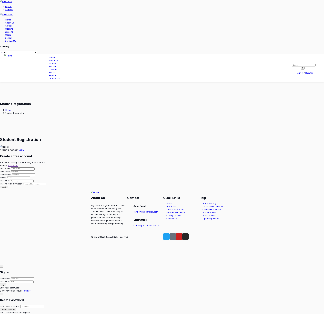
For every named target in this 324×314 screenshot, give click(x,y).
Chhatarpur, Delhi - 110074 (147, 225)
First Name (5, 168)
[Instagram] (185, 236)
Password (4, 180)
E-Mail (3, 177)
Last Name (5, 171)
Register (4, 187)
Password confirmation (11, 183)
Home (8, 110)
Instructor (13, 165)
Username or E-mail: (10, 306)
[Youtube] (179, 236)
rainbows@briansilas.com (146, 212)
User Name (5, 174)
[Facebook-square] (173, 236)
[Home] (8, 55)
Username (5, 278)
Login (21, 150)
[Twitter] (166, 236)
